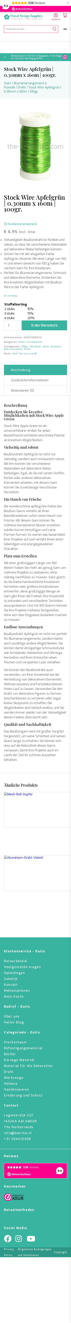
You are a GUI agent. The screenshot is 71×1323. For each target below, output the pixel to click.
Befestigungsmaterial (23, 1048)
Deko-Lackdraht (13, 349)
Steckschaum (15, 1042)
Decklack (55, 346)
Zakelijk (11, 979)
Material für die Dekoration (28, 1066)
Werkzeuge (13, 1078)
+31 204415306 (17, 1139)
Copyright (60, 1252)
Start (7, 83)
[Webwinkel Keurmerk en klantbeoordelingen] (64, 57)
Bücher (10, 1054)
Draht (22, 87)
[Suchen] (54, 29)
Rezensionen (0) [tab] (22, 390)
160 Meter (35, 346)
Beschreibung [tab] (20, 370)
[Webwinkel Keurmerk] (14, 1198)
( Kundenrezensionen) (20, 224)
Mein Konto (14, 996)
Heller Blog (14, 1022)
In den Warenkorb (44, 325)
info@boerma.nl (18, 1133)
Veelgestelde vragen (22, 967)
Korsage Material (19, 1060)
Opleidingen (14, 973)
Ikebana (10, 1084)
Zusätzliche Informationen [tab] (30, 380)
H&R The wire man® (25, 353)
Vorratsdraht (34, 342)
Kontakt (11, 985)
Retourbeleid (15, 961)
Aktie (46, 346)
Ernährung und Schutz (23, 1095)
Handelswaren (16, 1089)
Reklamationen (17, 991)
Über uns (12, 1016)
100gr (24, 346)
